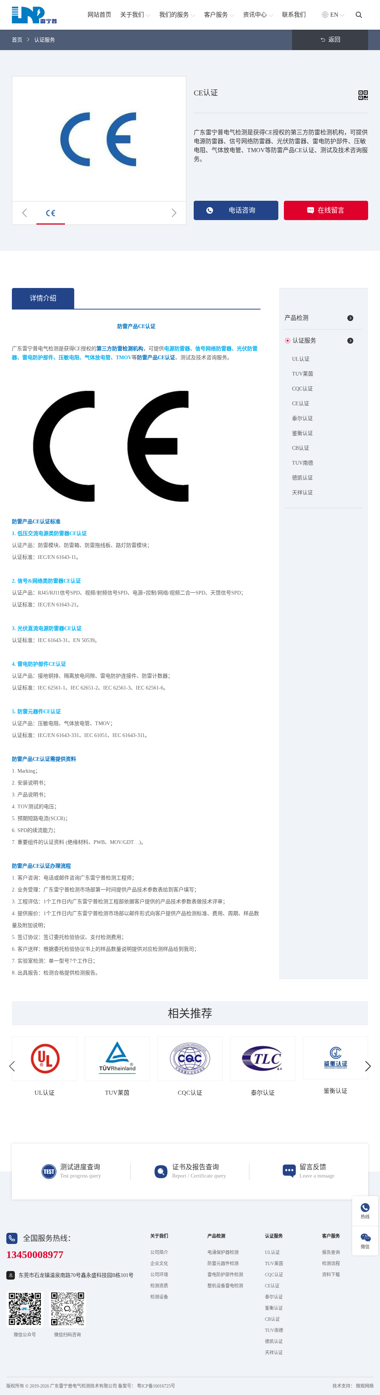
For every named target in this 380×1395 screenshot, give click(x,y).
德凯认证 (302, 478)
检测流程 (331, 1263)
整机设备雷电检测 (225, 1285)
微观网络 (365, 1386)
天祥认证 (302, 492)
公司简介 (159, 1252)
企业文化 (159, 1263)
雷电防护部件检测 (225, 1274)
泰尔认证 (302, 418)
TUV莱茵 (302, 374)
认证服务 (44, 40)
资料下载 (331, 1274)
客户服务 (331, 1236)
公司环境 (159, 1274)
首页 (17, 40)
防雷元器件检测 (223, 1263)
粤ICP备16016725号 (156, 1386)
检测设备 (159, 1297)
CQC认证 (302, 389)
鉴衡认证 (302, 433)
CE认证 (300, 403)
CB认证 (300, 448)
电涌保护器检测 (223, 1252)
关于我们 (159, 1236)
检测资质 (159, 1285)
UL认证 (300, 359)
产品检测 (216, 1236)
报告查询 (331, 1252)
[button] (24, 213)
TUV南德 (302, 463)
